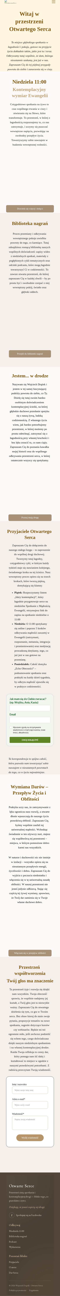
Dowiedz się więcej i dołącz (30, 208)
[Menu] (53, 1)
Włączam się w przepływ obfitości (30, 953)
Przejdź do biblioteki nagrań (30, 354)
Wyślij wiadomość (30, 1137)
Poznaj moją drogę (30, 517)
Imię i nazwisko (19, 1084)
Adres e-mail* (18, 1099)
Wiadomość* (18, 1114)
